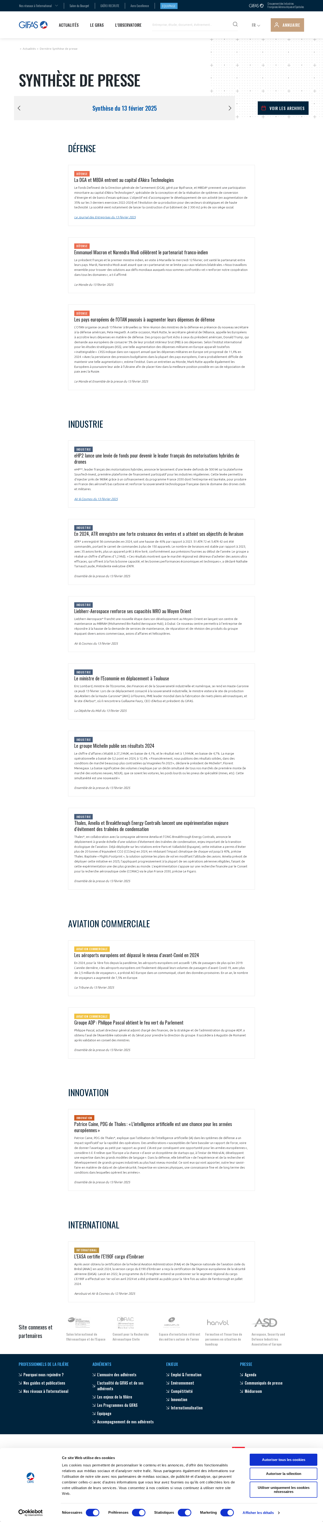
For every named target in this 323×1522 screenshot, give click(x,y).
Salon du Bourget (79, 5)
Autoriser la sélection (283, 1474)
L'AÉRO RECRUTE (109, 5)
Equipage (169, 5)
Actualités (29, 48)
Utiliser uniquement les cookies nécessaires (284, 1490)
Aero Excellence (140, 5)
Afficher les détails (258, 1513)
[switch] (138, 1512)
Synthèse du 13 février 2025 (124, 108)
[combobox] (35, 5)
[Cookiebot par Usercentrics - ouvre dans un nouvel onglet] (30, 1512)
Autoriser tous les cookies (283, 1460)
